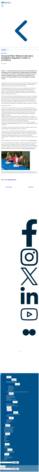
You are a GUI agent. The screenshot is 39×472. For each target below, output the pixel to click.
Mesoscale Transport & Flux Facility (9, 432)
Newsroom (3, 434)
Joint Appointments (8, 416)
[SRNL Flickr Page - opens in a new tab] (29, 340)
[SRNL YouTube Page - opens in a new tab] (29, 322)
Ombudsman (7, 422)
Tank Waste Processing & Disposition (11, 382)
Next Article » (31, 187)
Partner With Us (4, 407)
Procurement (6, 423)
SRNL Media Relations (12, 179)
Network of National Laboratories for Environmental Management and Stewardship (17, 391)
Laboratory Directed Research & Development (12, 405)
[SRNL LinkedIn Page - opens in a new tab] (29, 305)
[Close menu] (0, 374)
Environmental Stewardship (8, 379)
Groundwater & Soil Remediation (10, 384)
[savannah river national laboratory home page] (8, 203)
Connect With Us (4, 459)
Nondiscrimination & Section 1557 (32, 343)
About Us (3, 444)
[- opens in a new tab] (6, 352)
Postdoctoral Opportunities (9, 412)
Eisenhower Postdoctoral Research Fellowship (14, 414)
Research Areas (4, 377)
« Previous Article (8, 187)
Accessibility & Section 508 (19, 343)
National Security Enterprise (10, 452)
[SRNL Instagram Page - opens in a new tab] (29, 266)
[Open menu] (2, 5)
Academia (5, 410)
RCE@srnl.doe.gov (32, 140)
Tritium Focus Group (8, 400)
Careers (3, 454)
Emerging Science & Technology (8, 402)
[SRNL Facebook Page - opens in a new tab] (29, 246)
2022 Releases (4, 53)
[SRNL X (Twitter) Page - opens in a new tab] (29, 284)
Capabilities (3, 425)
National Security (6, 393)
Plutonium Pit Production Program (10, 397)
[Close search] (2, 466)
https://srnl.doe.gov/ (30, 148)
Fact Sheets (5, 441)
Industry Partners (6, 418)
